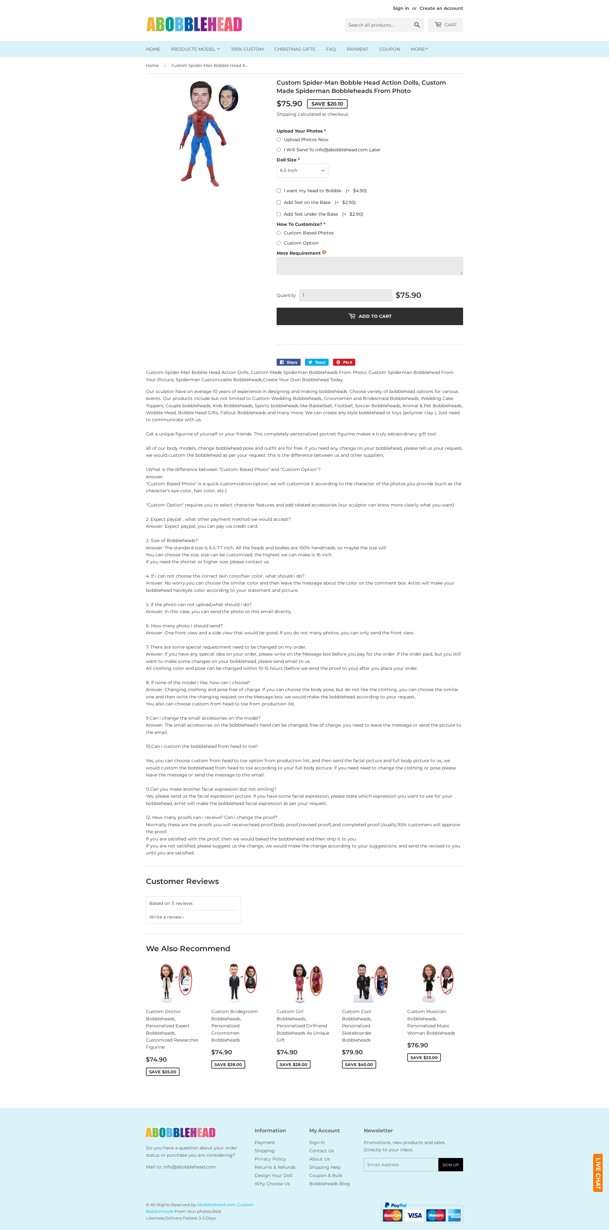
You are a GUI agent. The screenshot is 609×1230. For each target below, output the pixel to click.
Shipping (287, 114)
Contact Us (321, 1151)
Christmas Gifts (294, 49)
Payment (357, 49)
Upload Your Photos (300, 131)
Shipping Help (325, 1167)
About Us (319, 1159)
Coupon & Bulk (325, 1175)
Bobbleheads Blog (329, 1184)
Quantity (286, 295)
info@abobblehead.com (189, 1167)
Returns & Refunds (275, 1167)
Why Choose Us (272, 1184)
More (418, 49)
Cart (450, 25)
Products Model (194, 49)
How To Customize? (299, 224)
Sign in (401, 8)
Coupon (389, 49)
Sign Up (450, 1164)
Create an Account (441, 8)
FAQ (331, 49)
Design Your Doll (273, 1175)
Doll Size (287, 160)
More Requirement (299, 253)
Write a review (165, 917)
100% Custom (247, 49)
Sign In (317, 1142)
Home (153, 49)
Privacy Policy (270, 1159)
